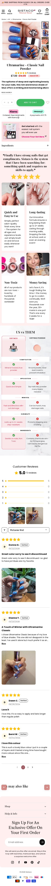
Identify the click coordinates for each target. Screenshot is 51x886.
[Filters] (4, 530)
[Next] (47, 787)
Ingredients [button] (8, 145)
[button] (3, 11)
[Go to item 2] (34, 515)
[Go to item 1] (16, 515)
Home (4, 19)
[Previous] (4, 787)
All (9, 19)
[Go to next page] (33, 767)
